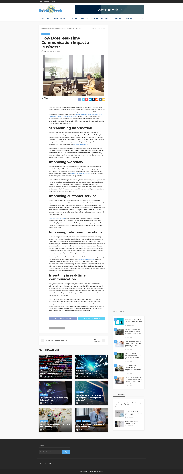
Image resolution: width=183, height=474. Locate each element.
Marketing (84, 18)
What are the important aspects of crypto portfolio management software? (90, 397)
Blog (49, 18)
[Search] (142, 18)
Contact (53, 1)
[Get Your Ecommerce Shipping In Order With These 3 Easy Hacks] (119, 413)
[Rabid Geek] (51, 9)
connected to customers (87, 259)
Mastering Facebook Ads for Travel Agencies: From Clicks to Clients (133, 320)
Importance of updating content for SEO (132, 422)
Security (94, 18)
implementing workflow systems (80, 173)
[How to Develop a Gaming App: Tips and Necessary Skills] (55, 420)
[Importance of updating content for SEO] (119, 424)
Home (40, 1)
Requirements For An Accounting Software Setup (54, 399)
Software (105, 18)
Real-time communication (57, 218)
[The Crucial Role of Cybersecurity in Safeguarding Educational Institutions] (119, 368)
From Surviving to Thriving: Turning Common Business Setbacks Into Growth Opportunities (133, 344)
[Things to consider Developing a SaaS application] (91, 420)
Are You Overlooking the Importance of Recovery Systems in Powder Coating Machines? (133, 332)
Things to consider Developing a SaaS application (90, 425)
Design (74, 18)
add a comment (58, 328)
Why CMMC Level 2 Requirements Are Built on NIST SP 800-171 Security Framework (133, 356)
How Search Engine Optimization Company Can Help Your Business (128, 403)
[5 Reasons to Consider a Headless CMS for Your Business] (55, 367)
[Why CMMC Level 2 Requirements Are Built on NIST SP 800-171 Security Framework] (119, 356)
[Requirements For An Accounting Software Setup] (55, 393)
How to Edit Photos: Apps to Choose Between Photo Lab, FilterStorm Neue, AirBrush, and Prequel (133, 380)
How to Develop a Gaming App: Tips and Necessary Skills (55, 425)
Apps (56, 18)
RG (45, 51)
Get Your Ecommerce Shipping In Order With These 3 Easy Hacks (133, 412)
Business (63, 18)
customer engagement (80, 144)
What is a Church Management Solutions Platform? (89, 372)
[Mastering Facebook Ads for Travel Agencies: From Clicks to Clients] (119, 321)
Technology (117, 18)
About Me (46, 1)
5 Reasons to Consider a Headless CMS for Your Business (54, 372)
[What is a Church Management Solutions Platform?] (91, 367)
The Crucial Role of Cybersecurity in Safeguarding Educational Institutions (133, 368)
